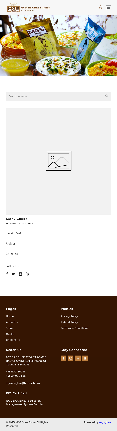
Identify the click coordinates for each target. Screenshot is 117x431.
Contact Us (13, 340)
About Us (12, 322)
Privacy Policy (69, 316)
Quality (10, 334)
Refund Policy (69, 322)
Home (10, 316)
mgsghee (105, 422)
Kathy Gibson (17, 218)
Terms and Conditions (74, 328)
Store (9, 328)
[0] (101, 7)
